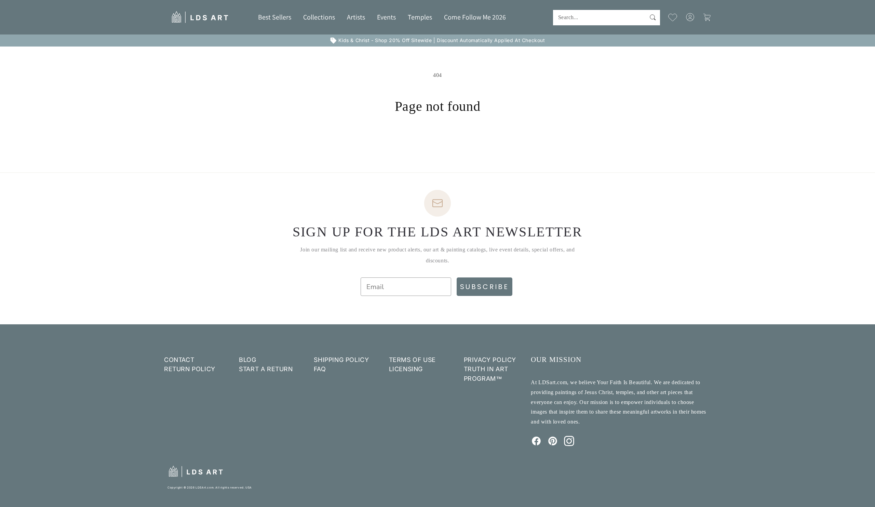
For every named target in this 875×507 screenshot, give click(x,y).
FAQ (320, 369)
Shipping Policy (341, 359)
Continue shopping (437, 140)
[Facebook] (536, 444)
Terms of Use (412, 359)
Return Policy (189, 369)
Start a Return (266, 369)
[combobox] (606, 17)
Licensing (406, 369)
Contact (179, 359)
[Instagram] (569, 444)
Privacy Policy (490, 359)
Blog (247, 359)
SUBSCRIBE (484, 286)
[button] (319, 17)
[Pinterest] (552, 444)
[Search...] (652, 17)
